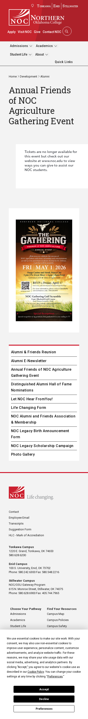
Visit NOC (25, 32)
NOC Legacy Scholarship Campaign (42, 446)
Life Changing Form (28, 407)
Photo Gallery (23, 454)
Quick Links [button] (64, 62)
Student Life (18, 54)
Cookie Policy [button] (36, 671)
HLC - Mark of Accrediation (26, 535)
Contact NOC (52, 32)
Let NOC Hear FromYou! (32, 399)
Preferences (44, 708)
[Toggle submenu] (31, 46)
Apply (11, 32)
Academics (44, 46)
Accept (44, 689)
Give (37, 32)
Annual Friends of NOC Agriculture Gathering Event (41, 372)
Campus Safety (57, 626)
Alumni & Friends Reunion (33, 352)
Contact (14, 511)
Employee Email (19, 517)
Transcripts (16, 523)
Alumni (44, 76)
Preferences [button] (55, 676)
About (39, 54)
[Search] (66, 31)
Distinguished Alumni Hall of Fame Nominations (41, 387)
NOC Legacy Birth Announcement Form (40, 434)
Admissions (19, 46)
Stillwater (70, 5)
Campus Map (55, 614)
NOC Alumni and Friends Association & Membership (43, 419)
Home (13, 76)
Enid (56, 5)
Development (28, 76)
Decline (44, 699)
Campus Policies (58, 620)
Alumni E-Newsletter (28, 361)
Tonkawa (44, 5)
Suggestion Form (20, 529)
